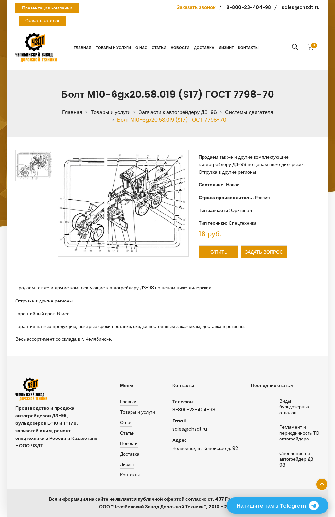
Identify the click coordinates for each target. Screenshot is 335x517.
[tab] (34, 165)
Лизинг (226, 47)
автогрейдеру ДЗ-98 (132, 287)
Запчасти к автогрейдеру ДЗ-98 (178, 112)
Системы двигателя (249, 112)
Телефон (182, 401)
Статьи (159, 47)
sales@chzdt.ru (301, 7)
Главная (82, 47)
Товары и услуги (113, 47)
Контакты (248, 47)
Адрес (179, 440)
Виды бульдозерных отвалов (294, 407)
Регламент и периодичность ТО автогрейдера (299, 433)
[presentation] (34, 165)
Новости (180, 47)
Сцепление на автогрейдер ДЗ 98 (296, 459)
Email (179, 421)
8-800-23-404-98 (248, 7)
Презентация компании (47, 8)
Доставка (204, 47)
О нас (141, 47)
